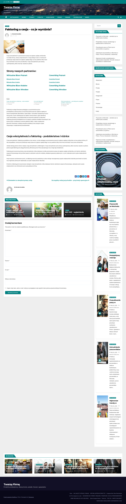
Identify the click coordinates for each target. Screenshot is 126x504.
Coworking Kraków (57, 86)
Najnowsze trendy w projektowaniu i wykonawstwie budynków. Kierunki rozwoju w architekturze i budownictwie (108, 60)
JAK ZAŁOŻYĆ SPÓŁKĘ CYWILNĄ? (81, 493)
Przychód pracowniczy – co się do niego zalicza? (47, 211)
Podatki (40, 17)
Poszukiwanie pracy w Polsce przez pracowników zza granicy (77, 468)
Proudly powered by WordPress (10, 497)
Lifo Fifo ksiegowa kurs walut (75, 495)
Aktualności (14, 17)
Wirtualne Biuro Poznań (17, 75)
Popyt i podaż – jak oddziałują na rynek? (15, 211)
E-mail (7, 269)
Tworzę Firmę (12, 7)
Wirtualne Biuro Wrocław (17, 89)
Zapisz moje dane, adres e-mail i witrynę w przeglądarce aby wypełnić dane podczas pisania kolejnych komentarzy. (36, 288)
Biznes (24, 17)
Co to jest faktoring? (38, 101)
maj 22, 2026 (114, 209)
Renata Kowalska (16, 34)
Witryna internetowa (10, 279)
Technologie (77, 17)
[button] (118, 17)
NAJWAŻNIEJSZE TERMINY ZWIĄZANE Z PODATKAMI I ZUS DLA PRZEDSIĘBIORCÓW (102, 495)
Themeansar (31, 497)
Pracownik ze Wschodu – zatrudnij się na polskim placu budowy (16, 468)
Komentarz (8, 230)
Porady (31, 17)
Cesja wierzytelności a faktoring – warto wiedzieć (18, 101)
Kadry (87, 17)
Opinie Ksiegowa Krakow (95, 498)
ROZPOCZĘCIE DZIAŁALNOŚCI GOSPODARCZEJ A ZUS (109, 500)
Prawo (59, 17)
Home (71, 493)
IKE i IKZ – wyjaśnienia (74, 212)
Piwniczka (104, 498)
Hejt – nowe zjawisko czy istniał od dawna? (109, 182)
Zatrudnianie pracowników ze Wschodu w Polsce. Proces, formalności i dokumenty (106, 469)
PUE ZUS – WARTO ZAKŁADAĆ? (114, 498)
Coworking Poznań (57, 75)
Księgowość (50, 17)
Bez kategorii (113, 201)
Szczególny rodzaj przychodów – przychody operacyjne (70, 180)
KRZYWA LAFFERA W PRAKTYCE (97, 493)
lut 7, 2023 (103, 184)
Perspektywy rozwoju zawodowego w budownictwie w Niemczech (48, 468)
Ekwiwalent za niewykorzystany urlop (20, 180)
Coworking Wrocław (57, 89)
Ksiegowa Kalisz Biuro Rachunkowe (114, 493)
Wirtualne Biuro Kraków (13, 82)
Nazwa (7, 260)
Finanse (67, 17)
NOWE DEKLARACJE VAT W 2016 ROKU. (80, 498)
